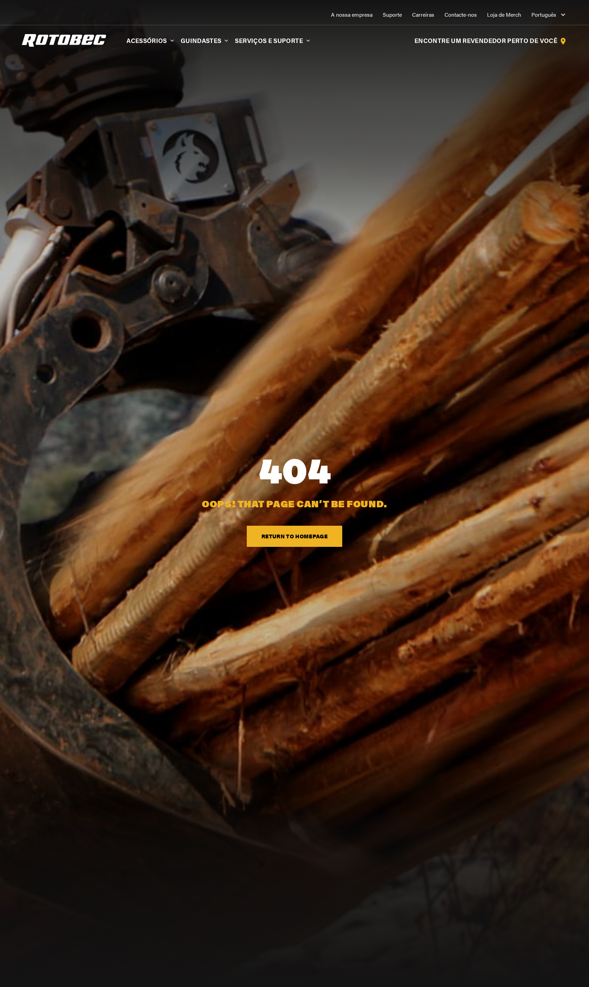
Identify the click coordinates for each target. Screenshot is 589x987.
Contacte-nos (460, 14)
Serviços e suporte (269, 40)
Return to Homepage (294, 536)
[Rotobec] (64, 40)
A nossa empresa (352, 14)
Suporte (392, 14)
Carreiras (423, 14)
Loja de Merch (504, 14)
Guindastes (201, 40)
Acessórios (146, 40)
